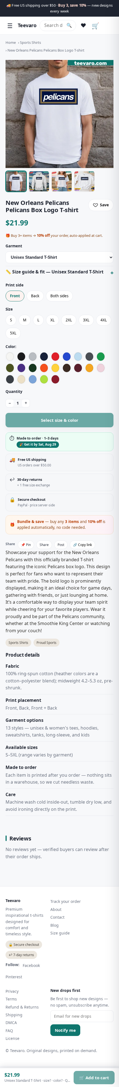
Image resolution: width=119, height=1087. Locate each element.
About (55, 909)
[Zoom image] (59, 114)
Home (11, 42)
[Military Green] (10, 368)
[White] (10, 356)
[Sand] (21, 379)
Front (15, 295)
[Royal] (66, 356)
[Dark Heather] (10, 379)
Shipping (14, 1014)
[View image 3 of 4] (61, 181)
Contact (57, 917)
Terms (11, 999)
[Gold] (89, 368)
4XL (103, 320)
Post (61, 544)
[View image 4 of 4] (84, 181)
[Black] (21, 356)
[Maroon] (78, 368)
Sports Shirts (30, 42)
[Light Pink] (100, 368)
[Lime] (44, 379)
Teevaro (27, 25)
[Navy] (44, 356)
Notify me (65, 1030)
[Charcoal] (89, 356)
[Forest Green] (32, 368)
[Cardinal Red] (55, 379)
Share (44, 544)
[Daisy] (55, 368)
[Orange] (44, 368)
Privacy (12, 991)
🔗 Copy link (82, 544)
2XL (69, 320)
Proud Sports (46, 642)
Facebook (31, 965)
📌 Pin (26, 544)
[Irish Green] (100, 356)
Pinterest (14, 976)
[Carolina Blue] (32, 379)
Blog (54, 925)
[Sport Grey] (32, 356)
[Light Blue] (78, 356)
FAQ (9, 1030)
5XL (13, 333)
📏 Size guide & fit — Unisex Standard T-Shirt (55, 272)
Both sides (59, 295)
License (12, 1038)
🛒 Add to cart (94, 1077)
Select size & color (59, 420)
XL (52, 320)
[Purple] (21, 368)
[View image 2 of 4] (39, 181)
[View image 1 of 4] (16, 181)
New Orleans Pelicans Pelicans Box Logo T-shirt (45, 50)
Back (35, 295)
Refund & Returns (22, 1007)
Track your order (65, 901)
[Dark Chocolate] (66, 368)
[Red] (55, 356)
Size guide (60, 933)
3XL (86, 320)
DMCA (11, 1022)
